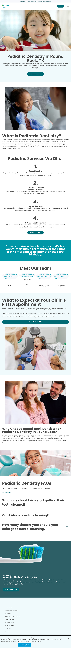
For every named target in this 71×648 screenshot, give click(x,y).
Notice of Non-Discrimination (12, 616)
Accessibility (8, 628)
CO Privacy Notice (9, 622)
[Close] (68, 638)
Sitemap (7, 632)
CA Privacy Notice (9, 619)
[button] (68, 6)
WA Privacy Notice (9, 625)
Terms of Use (8, 613)
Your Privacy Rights (24, 645)
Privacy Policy (8, 607)
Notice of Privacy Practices (11, 610)
